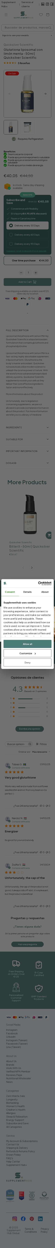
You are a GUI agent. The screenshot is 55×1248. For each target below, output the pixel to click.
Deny (28, 662)
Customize (25, 653)
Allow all (27, 643)
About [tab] (45, 591)
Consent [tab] (10, 591)
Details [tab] (27, 591)
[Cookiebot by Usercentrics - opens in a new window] (38, 583)
